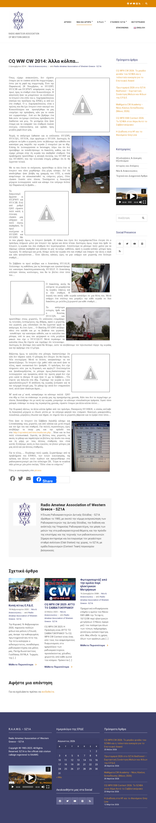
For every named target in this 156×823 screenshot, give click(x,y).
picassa (37, 470)
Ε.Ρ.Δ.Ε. (100, 22)
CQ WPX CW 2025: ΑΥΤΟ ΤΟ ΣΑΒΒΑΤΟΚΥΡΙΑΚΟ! (59, 606)
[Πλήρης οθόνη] (144, 202)
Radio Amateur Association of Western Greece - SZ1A (77, 66)
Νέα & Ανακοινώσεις (37, 66)
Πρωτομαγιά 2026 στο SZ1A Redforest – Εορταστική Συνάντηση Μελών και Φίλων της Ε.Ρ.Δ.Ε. (125, 759)
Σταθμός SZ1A (117, 22)
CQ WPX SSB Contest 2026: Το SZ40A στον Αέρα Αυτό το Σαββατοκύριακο (131, 121)
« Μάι (59, 777)
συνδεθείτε (47, 691)
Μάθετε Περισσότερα (21, 664)
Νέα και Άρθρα (83, 22)
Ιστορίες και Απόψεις (127, 166)
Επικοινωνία (122, 28)
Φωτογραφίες (138, 22)
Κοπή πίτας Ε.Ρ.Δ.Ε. (21, 605)
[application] (131, 196)
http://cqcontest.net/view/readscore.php (32, 432)
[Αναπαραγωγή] (120, 202)
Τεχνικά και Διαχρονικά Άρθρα (131, 176)
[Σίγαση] (140, 202)
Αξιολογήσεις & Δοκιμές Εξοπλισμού (129, 159)
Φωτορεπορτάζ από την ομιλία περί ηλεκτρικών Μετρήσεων (93, 584)
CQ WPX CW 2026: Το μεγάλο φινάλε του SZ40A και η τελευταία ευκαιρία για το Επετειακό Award (125, 743)
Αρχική (67, 22)
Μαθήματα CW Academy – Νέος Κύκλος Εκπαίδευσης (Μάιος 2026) (130, 108)
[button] (132, 196)
